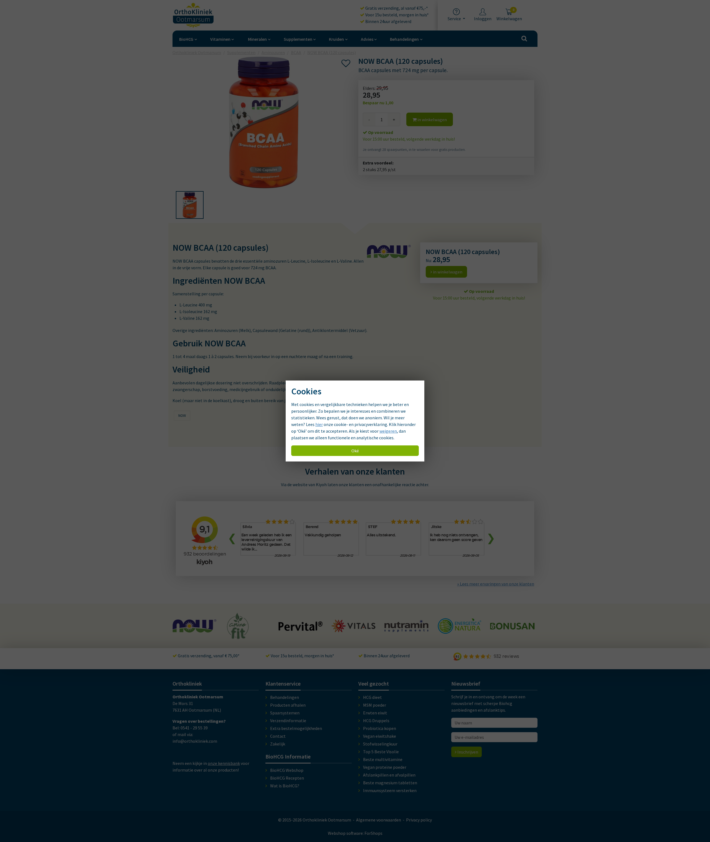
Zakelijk (277, 744)
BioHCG (186, 39)
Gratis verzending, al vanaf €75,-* (396, 8)
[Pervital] (248, 628)
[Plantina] (513, 632)
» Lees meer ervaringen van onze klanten (495, 584)
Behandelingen (404, 39)
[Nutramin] (354, 629)
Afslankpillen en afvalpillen (389, 775)
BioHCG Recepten (287, 778)
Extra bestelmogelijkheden (296, 728)
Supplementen (298, 39)
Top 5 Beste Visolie (381, 751)
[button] (190, 205)
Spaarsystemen (285, 713)
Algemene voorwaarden (378, 820)
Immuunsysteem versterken (390, 790)
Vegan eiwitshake (379, 736)
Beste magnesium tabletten (390, 782)
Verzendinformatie (288, 720)
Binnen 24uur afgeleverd (387, 21)
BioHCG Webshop (286, 770)
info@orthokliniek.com (195, 741)
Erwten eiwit (375, 713)
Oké (355, 450)
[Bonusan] (460, 627)
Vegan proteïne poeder (384, 767)
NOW (182, 415)
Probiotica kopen (379, 728)
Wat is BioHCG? (284, 785)
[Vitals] (301, 629)
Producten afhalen (288, 705)
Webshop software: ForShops (355, 833)
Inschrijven (467, 752)
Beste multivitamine (382, 759)
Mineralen (257, 39)
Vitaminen (220, 39)
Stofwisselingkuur (380, 744)
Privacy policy (419, 820)
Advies (367, 39)
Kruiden (336, 39)
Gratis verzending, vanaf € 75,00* (208, 655)
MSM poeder (374, 705)
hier (319, 424)
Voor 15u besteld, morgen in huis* (396, 14)
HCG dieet (372, 697)
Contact (278, 736)
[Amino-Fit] (185, 636)
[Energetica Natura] (407, 631)
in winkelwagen (432, 119)
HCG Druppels (376, 720)
